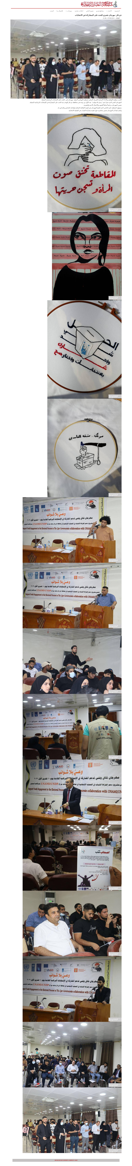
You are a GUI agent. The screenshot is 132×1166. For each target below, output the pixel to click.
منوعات (69, 11)
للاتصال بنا (60, 11)
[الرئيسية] (100, 4)
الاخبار (110, 11)
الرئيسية (117, 11)
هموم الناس (89, 11)
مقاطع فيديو (100, 11)
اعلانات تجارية (79, 11)
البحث (52, 11)
